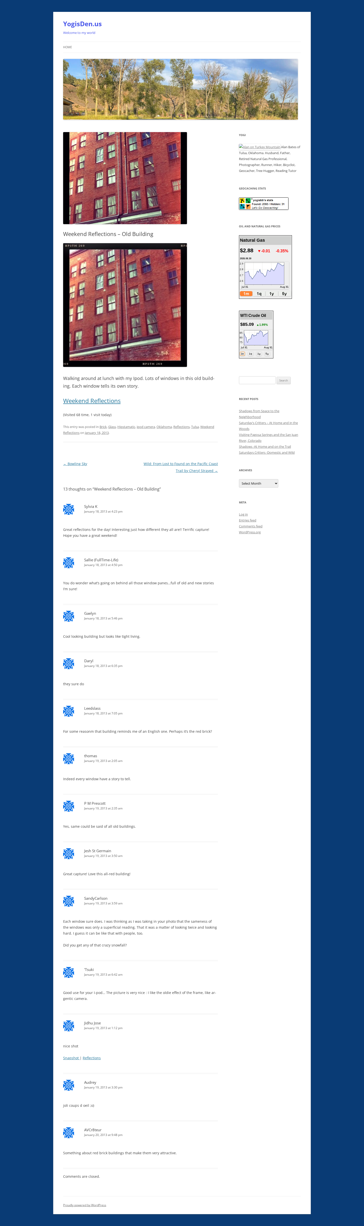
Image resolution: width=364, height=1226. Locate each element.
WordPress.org (250, 532)
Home (67, 47)
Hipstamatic (126, 426)
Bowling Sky (75, 463)
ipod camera (146, 426)
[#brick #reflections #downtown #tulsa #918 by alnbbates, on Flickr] (125, 365)
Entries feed (247, 520)
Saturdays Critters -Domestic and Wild (267, 452)
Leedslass (92, 708)
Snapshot (71, 1058)
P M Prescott (94, 803)
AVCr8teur (93, 1129)
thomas (90, 755)
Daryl (88, 660)
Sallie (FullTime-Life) (101, 559)
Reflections (181, 426)
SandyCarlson (95, 898)
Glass (112, 426)
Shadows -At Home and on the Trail (265, 446)
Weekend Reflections (92, 401)
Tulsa (195, 426)
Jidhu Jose (92, 1022)
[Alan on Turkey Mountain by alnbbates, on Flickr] (259, 147)
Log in (243, 514)
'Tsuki (89, 969)
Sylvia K (90, 506)
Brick (103, 426)
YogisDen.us (82, 23)
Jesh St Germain (97, 850)
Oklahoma (164, 426)
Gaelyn (90, 613)
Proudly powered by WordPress (84, 1205)
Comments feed (250, 526)
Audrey (90, 1082)
